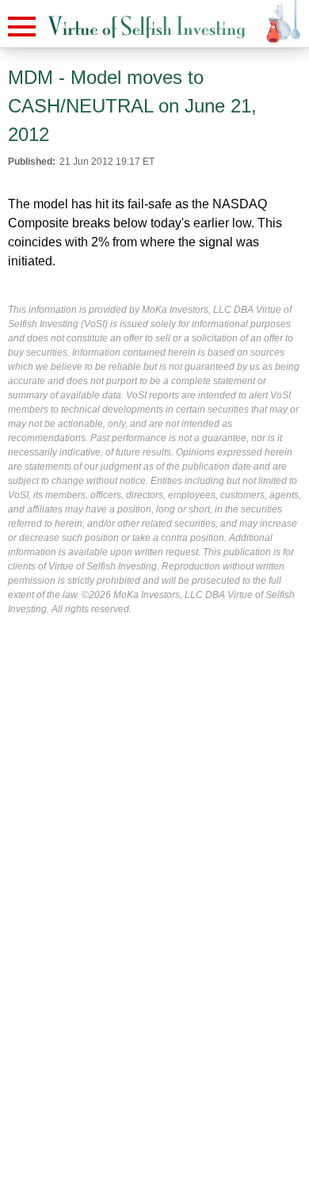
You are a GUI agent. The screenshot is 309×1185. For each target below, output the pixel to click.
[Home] (147, 27)
